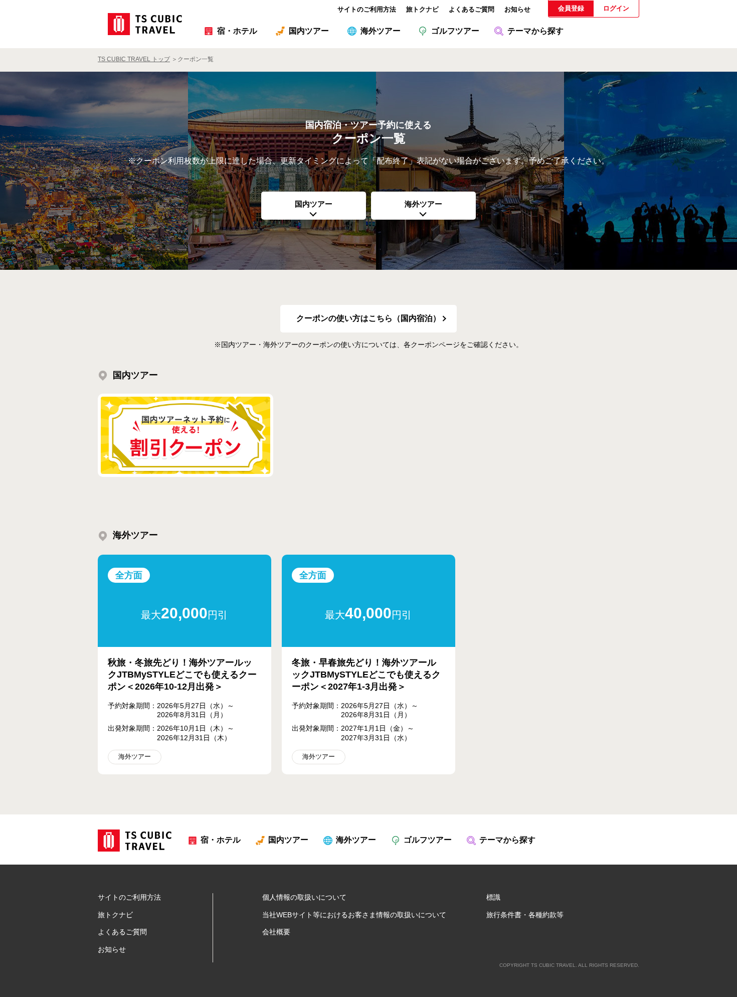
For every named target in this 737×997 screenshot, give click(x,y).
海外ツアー (423, 204)
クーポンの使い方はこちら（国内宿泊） (368, 318)
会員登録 (571, 8)
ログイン (616, 8)
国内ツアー (313, 204)
